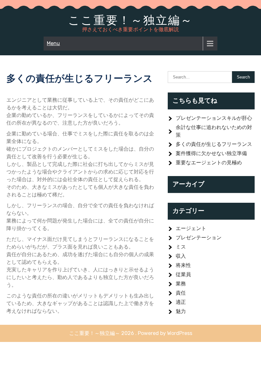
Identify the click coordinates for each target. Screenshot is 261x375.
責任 (181, 293)
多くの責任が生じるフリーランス (214, 144)
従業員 (183, 274)
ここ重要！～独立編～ (130, 20)
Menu (53, 43)
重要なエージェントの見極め (209, 163)
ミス (181, 247)
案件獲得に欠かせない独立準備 (211, 153)
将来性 (183, 265)
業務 (181, 284)
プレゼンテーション (199, 238)
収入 (181, 256)
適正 (181, 302)
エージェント (191, 228)
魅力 (181, 311)
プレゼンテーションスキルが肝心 (214, 118)
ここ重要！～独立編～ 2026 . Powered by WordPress (130, 333)
